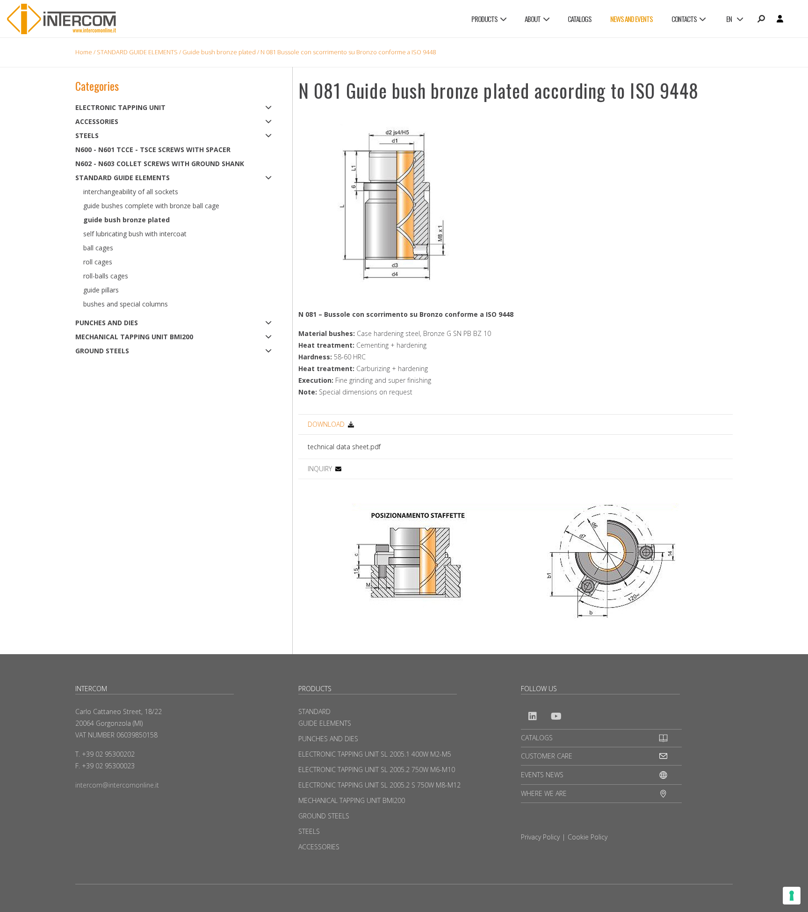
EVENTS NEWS (542, 774)
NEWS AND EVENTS (631, 19)
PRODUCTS (484, 19)
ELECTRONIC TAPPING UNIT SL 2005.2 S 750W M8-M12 (379, 785)
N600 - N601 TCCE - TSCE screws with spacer (153, 149)
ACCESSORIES (96, 121)
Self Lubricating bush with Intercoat (135, 233)
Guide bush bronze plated (219, 52)
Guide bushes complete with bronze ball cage (151, 205)
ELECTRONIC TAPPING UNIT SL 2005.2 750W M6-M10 (376, 769)
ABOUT (533, 19)
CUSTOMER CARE (546, 755)
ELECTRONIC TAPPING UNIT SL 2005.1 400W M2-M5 (374, 754)
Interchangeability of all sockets (130, 191)
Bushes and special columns (125, 303)
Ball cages (98, 247)
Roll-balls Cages (105, 275)
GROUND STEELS (102, 350)
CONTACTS (684, 19)
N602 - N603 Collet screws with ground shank (159, 163)
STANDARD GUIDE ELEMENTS (137, 52)
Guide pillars (101, 289)
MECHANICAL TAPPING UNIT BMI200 (134, 336)
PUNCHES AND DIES (106, 322)
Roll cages (97, 261)
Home (83, 52)
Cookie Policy (587, 836)
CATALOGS (580, 19)
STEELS (87, 135)
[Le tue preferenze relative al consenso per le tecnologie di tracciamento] (792, 896)
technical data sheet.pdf (344, 446)
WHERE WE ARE (544, 793)
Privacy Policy (540, 836)
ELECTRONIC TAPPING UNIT (120, 107)
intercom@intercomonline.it (117, 785)
